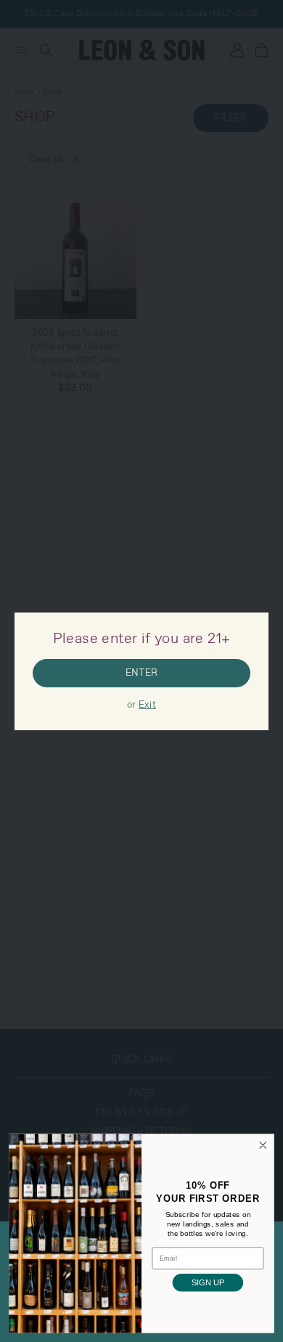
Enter (141, 673)
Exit (147, 705)
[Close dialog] (263, 1145)
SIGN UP (208, 1283)
